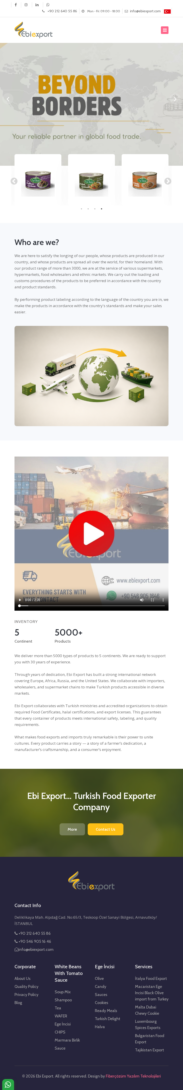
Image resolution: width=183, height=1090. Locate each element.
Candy (100, 986)
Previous (12, 180)
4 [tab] (101, 209)
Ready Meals (106, 1010)
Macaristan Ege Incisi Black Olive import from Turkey (151, 993)
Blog (18, 1002)
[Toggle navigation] (164, 30)
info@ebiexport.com (145, 11)
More (72, 829)
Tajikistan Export (149, 1050)
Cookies (101, 1002)
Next (166, 180)
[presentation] (7, 98)
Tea (58, 1008)
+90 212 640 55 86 (62, 11)
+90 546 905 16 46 (34, 941)
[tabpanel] (38, 179)
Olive (99, 978)
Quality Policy (26, 986)
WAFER (61, 1016)
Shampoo (63, 1000)
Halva (100, 1026)
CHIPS (60, 1032)
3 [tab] (95, 209)
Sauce (60, 1048)
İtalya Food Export (151, 978)
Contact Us (105, 829)
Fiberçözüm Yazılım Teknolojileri (133, 1076)
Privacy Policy (26, 994)
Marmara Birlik (67, 1040)
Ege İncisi (63, 1024)
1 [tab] (81, 209)
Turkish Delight (107, 1018)
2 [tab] (88, 209)
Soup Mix (63, 991)
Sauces (101, 994)
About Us (23, 978)
